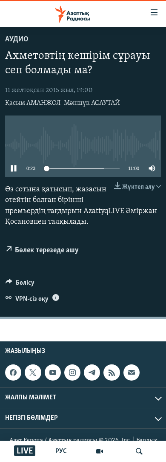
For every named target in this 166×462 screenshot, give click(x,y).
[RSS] (111, 372)
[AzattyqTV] (99, 451)
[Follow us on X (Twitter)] (33, 372)
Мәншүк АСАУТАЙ (92, 103)
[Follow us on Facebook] (13, 372)
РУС (61, 451)
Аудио (17, 39)
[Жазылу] (131, 372)
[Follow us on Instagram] (72, 372)
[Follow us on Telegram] (92, 372)
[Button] (20, 285)
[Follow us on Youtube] (53, 372)
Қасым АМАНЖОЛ (32, 103)
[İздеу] (139, 451)
